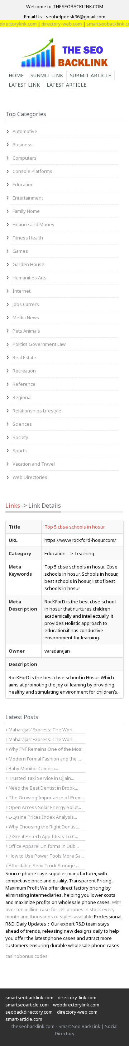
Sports (20, 450)
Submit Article (90, 75)
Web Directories (30, 477)
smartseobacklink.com (29, 997)
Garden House (28, 264)
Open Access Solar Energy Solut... (44, 807)
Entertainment (28, 198)
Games (20, 251)
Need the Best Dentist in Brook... (43, 788)
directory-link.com (77, 997)
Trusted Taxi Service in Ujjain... (41, 778)
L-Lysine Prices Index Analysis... (42, 817)
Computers (25, 158)
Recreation (24, 370)
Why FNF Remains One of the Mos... (46, 749)
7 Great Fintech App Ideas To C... (43, 836)
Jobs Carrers (26, 304)
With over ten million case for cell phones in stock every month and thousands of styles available (63, 909)
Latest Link (24, 84)
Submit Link (46, 75)
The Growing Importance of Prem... (46, 797)
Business (23, 144)
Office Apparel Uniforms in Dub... (43, 846)
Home (16, 75)
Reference (24, 384)
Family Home (26, 211)
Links (12, 506)
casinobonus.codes (26, 956)
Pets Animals (26, 331)
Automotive (25, 131)
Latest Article (66, 84)
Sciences (22, 424)
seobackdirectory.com (29, 1012)
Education (23, 184)
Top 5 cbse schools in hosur (74, 527)
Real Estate (24, 357)
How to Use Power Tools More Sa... (46, 856)
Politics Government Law (39, 344)
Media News (26, 317)
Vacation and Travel (34, 464)
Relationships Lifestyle (37, 410)
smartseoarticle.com (27, 1004)
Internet (21, 291)
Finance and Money (33, 224)
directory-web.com (57, 23)
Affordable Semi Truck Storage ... (43, 865)
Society (20, 437)
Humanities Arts (30, 277)
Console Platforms (32, 171)
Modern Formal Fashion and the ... (44, 758)
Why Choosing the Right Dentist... (44, 826)
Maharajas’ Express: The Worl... (42, 729)
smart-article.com (23, 1019)
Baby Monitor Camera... (33, 768)
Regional (22, 397)
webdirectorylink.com (76, 1004)
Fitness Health (28, 237)
